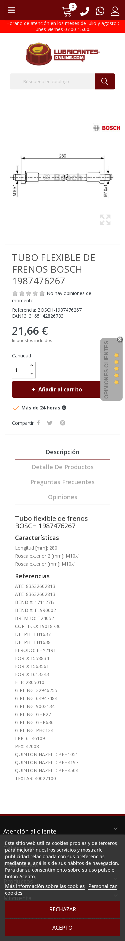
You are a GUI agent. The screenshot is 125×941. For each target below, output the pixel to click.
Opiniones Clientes (106, 370)
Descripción (62, 452)
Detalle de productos (63, 467)
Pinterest (63, 423)
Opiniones (62, 497)
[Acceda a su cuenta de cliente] (115, 13)
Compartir (39, 423)
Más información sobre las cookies (45, 886)
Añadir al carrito (60, 389)
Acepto (62, 927)
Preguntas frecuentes (62, 482)
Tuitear (50, 423)
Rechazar (62, 909)
